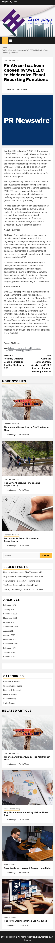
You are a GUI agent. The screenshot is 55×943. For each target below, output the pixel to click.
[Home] (5, 40)
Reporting (19, 351)
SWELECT (28, 351)
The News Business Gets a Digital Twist (20, 585)
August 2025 (8, 631)
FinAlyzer (20, 348)
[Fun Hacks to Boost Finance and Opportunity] (27, 513)
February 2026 (9, 605)
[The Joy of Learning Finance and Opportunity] (27, 458)
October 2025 (9, 622)
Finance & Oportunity (11, 60)
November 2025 (10, 618)
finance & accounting (12, 686)
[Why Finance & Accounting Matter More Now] (27, 787)
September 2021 (10, 644)
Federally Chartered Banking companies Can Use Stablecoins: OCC (14, 362)
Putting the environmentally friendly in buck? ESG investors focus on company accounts (40, 363)
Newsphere (42, 937)
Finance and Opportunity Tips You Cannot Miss (23, 572)
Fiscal (28, 348)
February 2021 (9, 648)
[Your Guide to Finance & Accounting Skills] (27, 843)
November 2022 (10, 639)
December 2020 (10, 657)
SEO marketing (9, 699)
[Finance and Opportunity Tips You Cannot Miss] (27, 402)
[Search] (51, 40)
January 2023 (9, 635)
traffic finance (9, 703)
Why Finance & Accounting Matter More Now (23, 576)
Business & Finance (12, 681)
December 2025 (10, 614)
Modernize (9, 351)
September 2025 (10, 626)
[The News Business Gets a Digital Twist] (27, 896)
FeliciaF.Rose (22, 89)
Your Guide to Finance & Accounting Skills (21, 581)
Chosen (12, 348)
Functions (36, 348)
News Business (10, 694)
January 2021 (9, 652)
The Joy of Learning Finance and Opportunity (23, 589)
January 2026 (9, 609)
